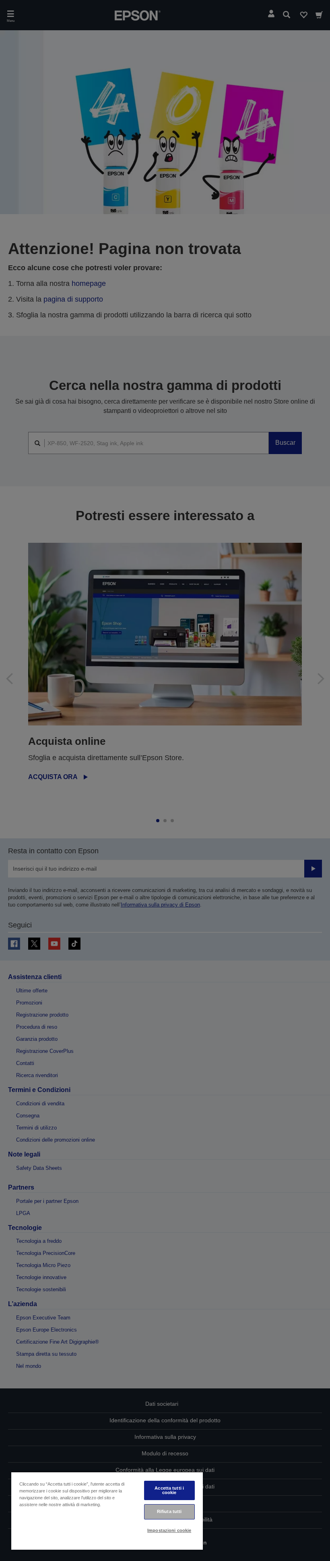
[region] (107, 1510)
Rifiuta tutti (169, 1511)
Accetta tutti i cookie (169, 1490)
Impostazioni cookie (169, 1530)
